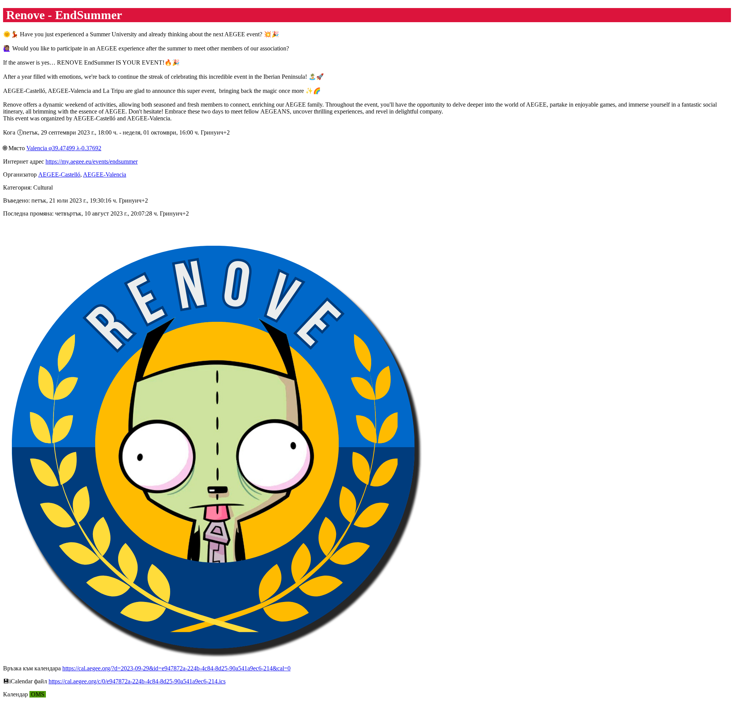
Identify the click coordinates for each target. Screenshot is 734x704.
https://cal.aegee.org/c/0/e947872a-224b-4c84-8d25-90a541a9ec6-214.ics (137, 681)
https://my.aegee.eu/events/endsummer (91, 161)
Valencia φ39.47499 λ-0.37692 (63, 148)
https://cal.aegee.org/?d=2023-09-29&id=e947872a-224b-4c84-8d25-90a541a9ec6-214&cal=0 (176, 668)
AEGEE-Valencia (104, 174)
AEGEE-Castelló (59, 174)
